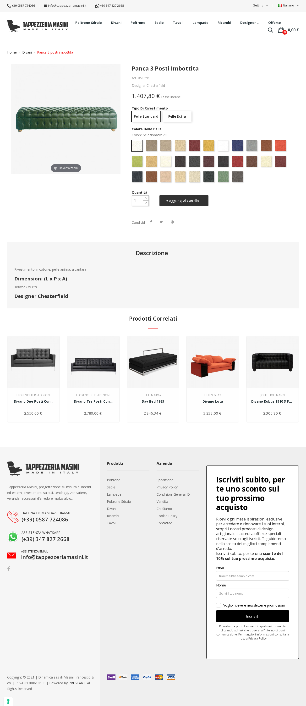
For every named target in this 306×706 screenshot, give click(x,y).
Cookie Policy (167, 516)
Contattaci (165, 523)
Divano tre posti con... (93, 401)
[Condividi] (151, 222)
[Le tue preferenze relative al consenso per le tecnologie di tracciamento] (8, 701)
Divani (111, 508)
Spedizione (165, 480)
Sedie (111, 487)
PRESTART (77, 683)
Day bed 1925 (153, 401)
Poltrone (113, 480)
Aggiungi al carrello (184, 200)
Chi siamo (164, 508)
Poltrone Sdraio (119, 501)
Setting (258, 5)
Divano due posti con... (33, 401)
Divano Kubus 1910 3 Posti (272, 401)
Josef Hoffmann (273, 395)
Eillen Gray (153, 395)
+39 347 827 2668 (111, 6)
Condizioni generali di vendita (174, 498)
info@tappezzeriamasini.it (66, 6)
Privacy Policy (167, 487)
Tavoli (111, 523)
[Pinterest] (172, 222)
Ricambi (113, 516)
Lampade (114, 494)
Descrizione (152, 253)
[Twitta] (161, 222)
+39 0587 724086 (23, 6)
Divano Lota (212, 401)
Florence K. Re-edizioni (33, 395)
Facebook (8, 569)
